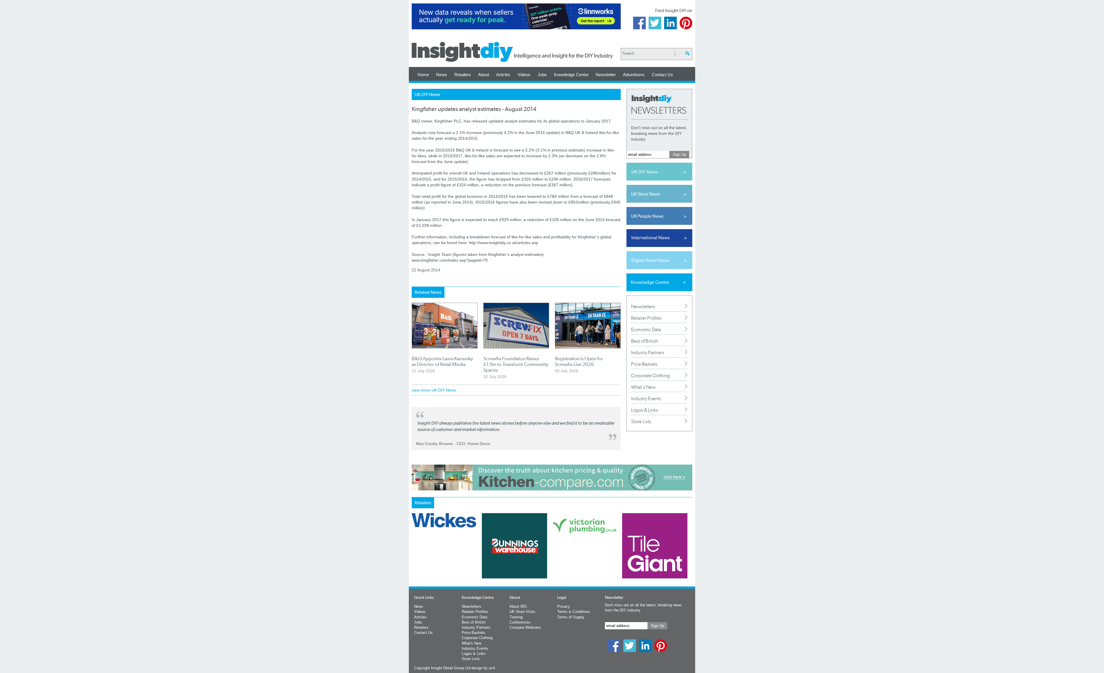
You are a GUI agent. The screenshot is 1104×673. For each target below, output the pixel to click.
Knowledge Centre (571, 74)
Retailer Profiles (646, 318)
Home (423, 74)
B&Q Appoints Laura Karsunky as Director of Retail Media (442, 361)
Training (516, 617)
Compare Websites (525, 627)
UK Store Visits (522, 611)
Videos (524, 74)
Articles (503, 74)
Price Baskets (644, 364)
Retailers (462, 74)
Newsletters (643, 306)
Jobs (542, 74)
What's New (643, 387)
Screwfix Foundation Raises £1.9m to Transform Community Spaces (515, 364)
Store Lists (641, 421)
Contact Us (662, 74)
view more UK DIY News (434, 390)
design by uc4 (483, 668)
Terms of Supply (570, 617)
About (483, 74)
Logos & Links (644, 410)
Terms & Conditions (573, 611)
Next (575, 561)
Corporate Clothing (650, 375)
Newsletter (606, 74)
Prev (415, 561)
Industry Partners (647, 352)
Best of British (644, 341)
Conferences (519, 622)
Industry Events (646, 398)
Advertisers (634, 74)
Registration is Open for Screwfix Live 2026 (579, 361)
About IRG (518, 606)
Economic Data (646, 329)
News (441, 74)
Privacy (563, 606)
